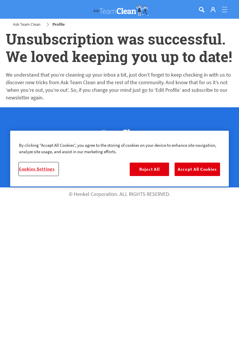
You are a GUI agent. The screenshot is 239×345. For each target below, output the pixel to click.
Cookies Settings (37, 169)
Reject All (149, 169)
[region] (119, 159)
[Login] (213, 10)
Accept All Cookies (197, 169)
